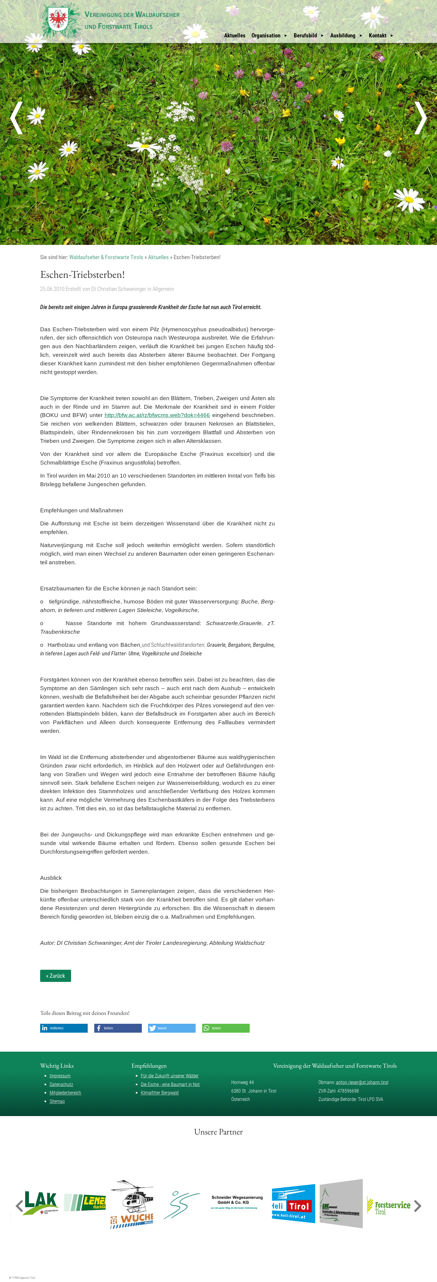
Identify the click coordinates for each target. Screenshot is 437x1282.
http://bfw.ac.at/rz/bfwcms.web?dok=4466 (157, 415)
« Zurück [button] (55, 975)
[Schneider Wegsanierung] (213, 1203)
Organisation (265, 35)
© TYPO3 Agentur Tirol (22, 1277)
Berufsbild (305, 35)
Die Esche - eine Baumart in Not (170, 1084)
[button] (64, 1028)
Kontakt (377, 35)
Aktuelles (235, 35)
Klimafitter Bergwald (160, 1093)
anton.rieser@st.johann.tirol (362, 1082)
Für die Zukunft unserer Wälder (170, 1076)
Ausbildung (343, 35)
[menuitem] (235, 35)
